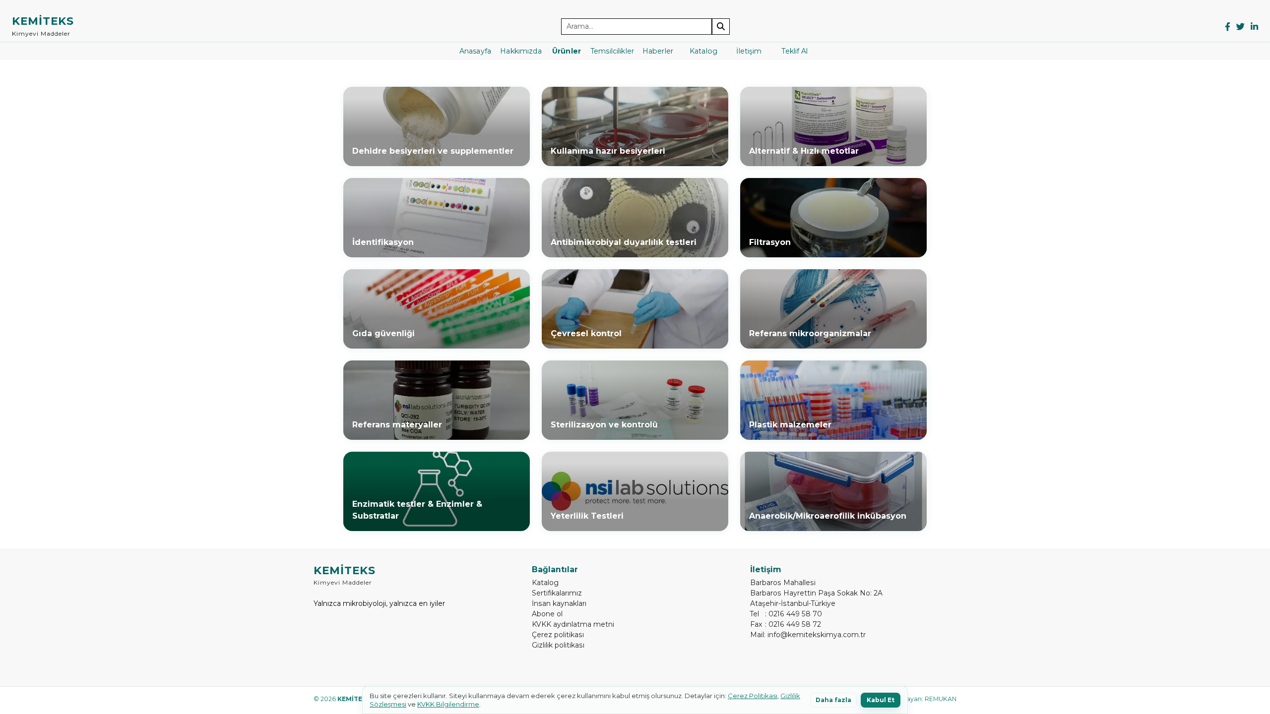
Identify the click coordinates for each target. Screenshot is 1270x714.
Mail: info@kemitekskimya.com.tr (808, 635)
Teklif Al (794, 51)
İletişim (749, 51)
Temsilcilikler (612, 51)
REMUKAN (940, 699)
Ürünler (566, 51)
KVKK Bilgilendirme (448, 704)
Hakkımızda (520, 51)
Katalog (703, 51)
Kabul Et (880, 700)
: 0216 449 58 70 (786, 614)
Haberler (657, 51)
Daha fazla (833, 700)
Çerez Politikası (752, 696)
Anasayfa (475, 51)
